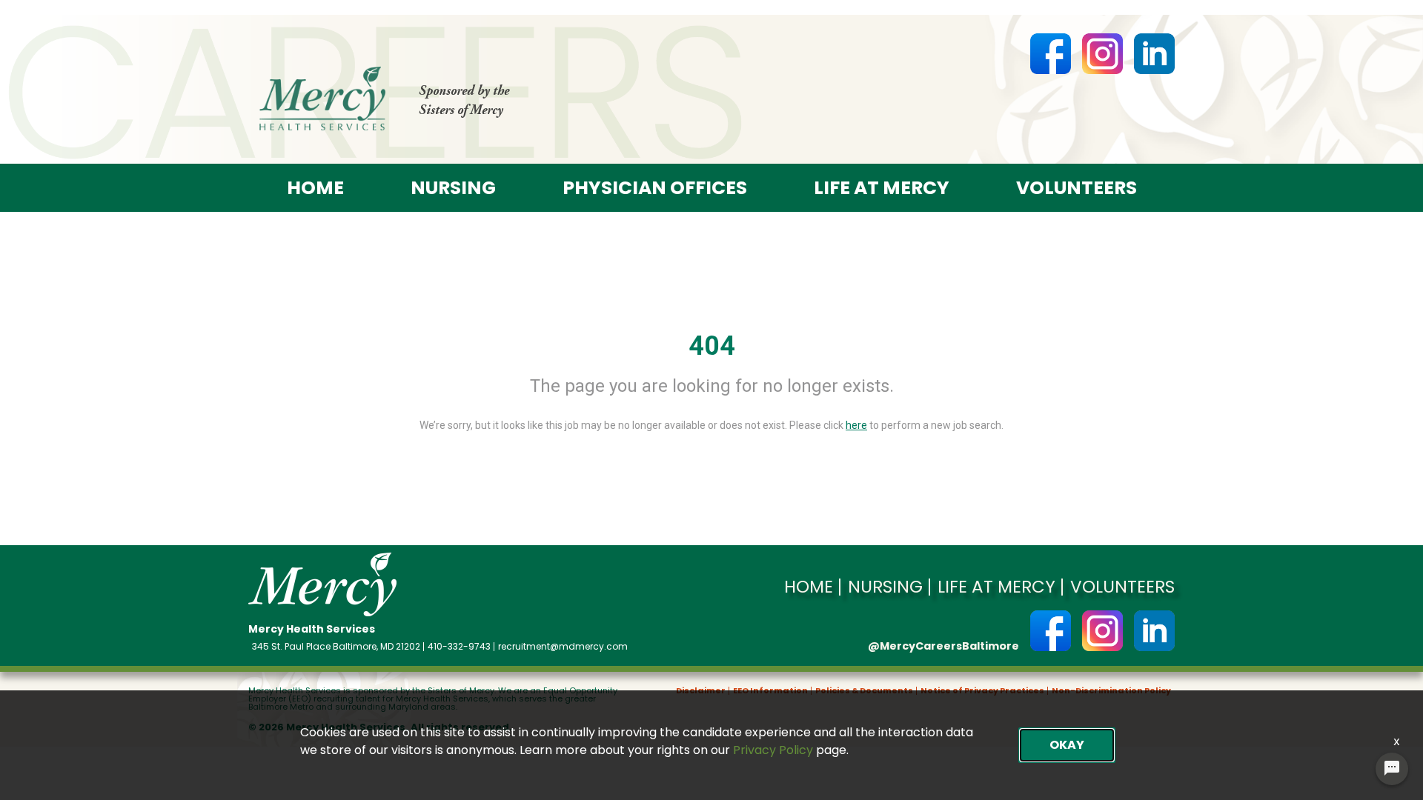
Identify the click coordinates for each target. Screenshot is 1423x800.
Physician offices (655, 188)
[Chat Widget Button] (1392, 769)
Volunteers (1076, 188)
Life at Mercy (881, 188)
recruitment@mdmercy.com (563, 646)
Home (315, 188)
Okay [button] (1066, 744)
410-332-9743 (459, 646)
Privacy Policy (773, 750)
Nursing (453, 188)
